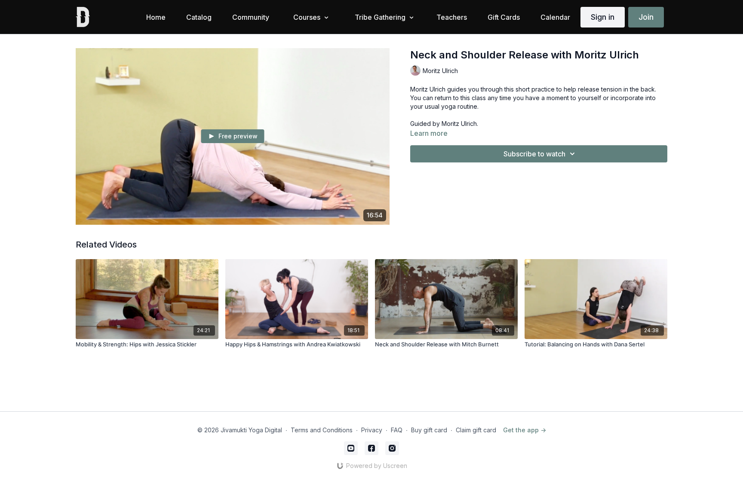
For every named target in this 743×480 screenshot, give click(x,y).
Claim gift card (476, 430)
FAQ (396, 430)
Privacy (371, 430)
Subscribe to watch (534, 154)
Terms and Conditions (322, 430)
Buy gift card (429, 430)
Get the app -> (524, 430)
